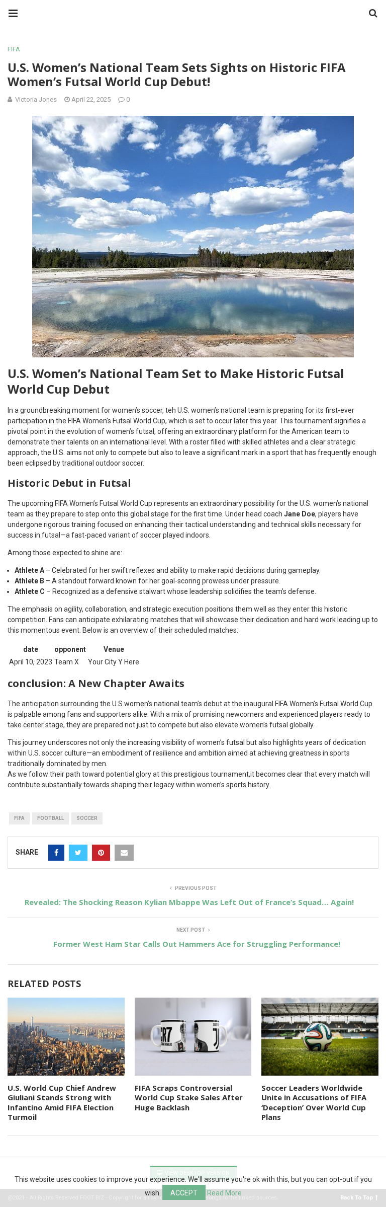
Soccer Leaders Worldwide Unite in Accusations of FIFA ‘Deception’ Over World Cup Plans (313, 1102)
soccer (87, 818)
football (50, 818)
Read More (224, 1193)
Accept (184, 1193)
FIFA (14, 49)
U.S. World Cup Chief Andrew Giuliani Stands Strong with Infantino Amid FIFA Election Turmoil (62, 1102)
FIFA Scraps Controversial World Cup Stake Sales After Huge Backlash (189, 1097)
